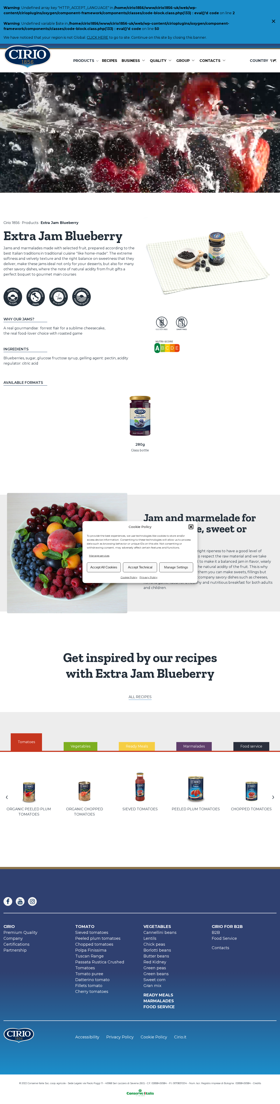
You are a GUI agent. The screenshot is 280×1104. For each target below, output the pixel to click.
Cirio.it (180, 1037)
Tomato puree (89, 973)
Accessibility (87, 1037)
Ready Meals (158, 995)
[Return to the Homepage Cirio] (28, 61)
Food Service (224, 938)
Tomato (84, 926)
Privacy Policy (149, 577)
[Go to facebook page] (10, 901)
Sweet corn (155, 979)
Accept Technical (140, 567)
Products (30, 223)
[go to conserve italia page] (140, 1091)
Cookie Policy (129, 577)
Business (131, 61)
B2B (216, 932)
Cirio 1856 (11, 223)
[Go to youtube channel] (22, 901)
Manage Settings (176, 567)
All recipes (140, 697)
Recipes (109, 61)
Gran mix (152, 985)
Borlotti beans (157, 950)
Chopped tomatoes (94, 944)
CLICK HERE (97, 37)
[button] (191, 527)
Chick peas (154, 944)
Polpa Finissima (91, 950)
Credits (257, 1083)
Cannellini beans (160, 932)
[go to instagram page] (34, 901)
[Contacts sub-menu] (225, 61)
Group (183, 61)
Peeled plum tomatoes (98, 938)
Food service (159, 1006)
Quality (158, 61)
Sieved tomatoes (91, 932)
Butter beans (156, 956)
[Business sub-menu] (144, 61)
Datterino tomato (92, 979)
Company (13, 938)
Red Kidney (155, 962)
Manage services (99, 555)
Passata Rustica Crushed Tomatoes (99, 965)
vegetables (157, 926)
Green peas (155, 968)
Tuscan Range (89, 956)
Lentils (150, 938)
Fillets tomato (88, 985)
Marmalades (159, 1001)
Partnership (15, 950)
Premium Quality (20, 932)
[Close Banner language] (273, 21)
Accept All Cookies (103, 567)
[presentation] (6, 796)
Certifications (17, 944)
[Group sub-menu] (194, 61)
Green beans (156, 973)
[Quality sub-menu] (171, 61)
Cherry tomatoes (91, 991)
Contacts (210, 61)
